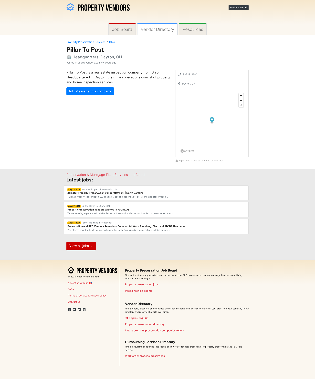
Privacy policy (98, 295)
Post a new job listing (138, 290)
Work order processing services (145, 356)
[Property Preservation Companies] (98, 6)
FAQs (71, 289)
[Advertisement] (94, 121)
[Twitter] (74, 310)
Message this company (92, 91)
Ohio (112, 42)
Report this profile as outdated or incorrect (200, 160)
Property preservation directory (145, 324)
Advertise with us (78, 282)
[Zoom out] (241, 100)
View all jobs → (81, 246)
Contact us (74, 301)
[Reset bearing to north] (241, 105)
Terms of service (77, 295)
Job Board (122, 29)
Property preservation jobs (142, 284)
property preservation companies (155, 330)
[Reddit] (84, 310)
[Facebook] (69, 310)
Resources (193, 29)
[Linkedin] (79, 310)
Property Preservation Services (86, 42)
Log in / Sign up (138, 318)
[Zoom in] (241, 95)
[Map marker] (212, 120)
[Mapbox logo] (187, 151)
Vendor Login (237, 7)
